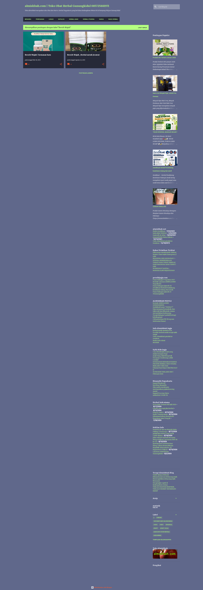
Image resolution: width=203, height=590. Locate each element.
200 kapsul (169, 524)
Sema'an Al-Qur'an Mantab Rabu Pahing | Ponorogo (165, 430)
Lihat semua (142, 27)
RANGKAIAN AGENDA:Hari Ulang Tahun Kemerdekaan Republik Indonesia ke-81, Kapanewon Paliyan (163, 447)
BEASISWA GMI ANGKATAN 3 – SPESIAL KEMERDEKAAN (164, 259)
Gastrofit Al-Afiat (159, 235)
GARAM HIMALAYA (159, 206)
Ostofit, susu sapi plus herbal (163, 408)
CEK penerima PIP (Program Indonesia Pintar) (163, 320)
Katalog (61, 19)
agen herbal (157, 535)
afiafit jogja (164, 528)
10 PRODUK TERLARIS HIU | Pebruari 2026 (163, 373)
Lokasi (51, 19)
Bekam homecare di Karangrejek (165, 477)
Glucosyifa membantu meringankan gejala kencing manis (163, 389)
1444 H (155, 524)
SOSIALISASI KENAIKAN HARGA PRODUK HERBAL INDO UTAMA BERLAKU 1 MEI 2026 (165, 364)
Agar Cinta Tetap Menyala (161, 531)
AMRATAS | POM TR (160, 395)
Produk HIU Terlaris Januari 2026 (164, 57)
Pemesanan (40, 19)
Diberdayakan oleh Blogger (103, 587)
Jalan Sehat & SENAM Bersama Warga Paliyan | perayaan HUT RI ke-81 (165, 440)
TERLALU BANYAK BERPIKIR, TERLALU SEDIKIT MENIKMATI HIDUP (164, 489)
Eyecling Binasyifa (159, 385)
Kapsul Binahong (159, 383)
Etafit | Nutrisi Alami (160, 414)
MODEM (156, 342)
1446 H (161, 524)
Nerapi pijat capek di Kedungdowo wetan (160, 484)
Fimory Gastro (158, 412)
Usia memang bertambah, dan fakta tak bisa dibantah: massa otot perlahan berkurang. (164, 311)
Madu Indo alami (159, 340)
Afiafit (156, 528)
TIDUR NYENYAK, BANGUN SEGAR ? (165, 132)
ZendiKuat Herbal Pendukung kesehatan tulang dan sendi (164, 289)
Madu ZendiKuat (159, 231)
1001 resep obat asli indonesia (163, 521)
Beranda (28, 19)
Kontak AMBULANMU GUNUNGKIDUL (161, 304)
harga (101, 19)
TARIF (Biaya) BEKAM (161, 475)
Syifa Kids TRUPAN (160, 233)
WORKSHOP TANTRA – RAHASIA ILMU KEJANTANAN (164, 269)
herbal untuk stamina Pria (162, 330)
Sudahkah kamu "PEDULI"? (163, 307)
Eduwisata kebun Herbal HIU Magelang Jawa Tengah (163, 417)
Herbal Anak (73, 19)
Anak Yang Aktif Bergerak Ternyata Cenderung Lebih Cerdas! (163, 358)
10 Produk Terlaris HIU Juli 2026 (164, 404)
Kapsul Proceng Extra (161, 393)
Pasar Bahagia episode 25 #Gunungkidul (162, 293)
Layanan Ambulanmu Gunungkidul (161, 453)
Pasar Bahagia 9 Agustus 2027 (164, 280)
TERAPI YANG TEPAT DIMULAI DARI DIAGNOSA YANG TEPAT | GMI (164, 264)
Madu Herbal (113, 19)
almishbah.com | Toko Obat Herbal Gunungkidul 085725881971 (67, 6)
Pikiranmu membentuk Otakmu (164, 252)
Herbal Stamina (88, 19)
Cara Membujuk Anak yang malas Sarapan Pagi (163, 353)
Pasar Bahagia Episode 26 (162, 286)
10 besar (159, 517)
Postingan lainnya (86, 73)
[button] (61, 64)
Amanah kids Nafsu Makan (163, 237)
